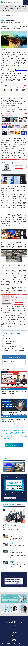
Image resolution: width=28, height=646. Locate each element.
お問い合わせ (14, 635)
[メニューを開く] (25, 2)
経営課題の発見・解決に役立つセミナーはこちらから (10, 362)
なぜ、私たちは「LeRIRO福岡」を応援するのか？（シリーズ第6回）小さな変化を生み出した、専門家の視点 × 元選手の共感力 (14, 432)
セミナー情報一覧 (10, 498)
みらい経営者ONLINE (10, 2)
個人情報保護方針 (14, 632)
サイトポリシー (14, 629)
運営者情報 (14, 625)
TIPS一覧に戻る (14, 445)
